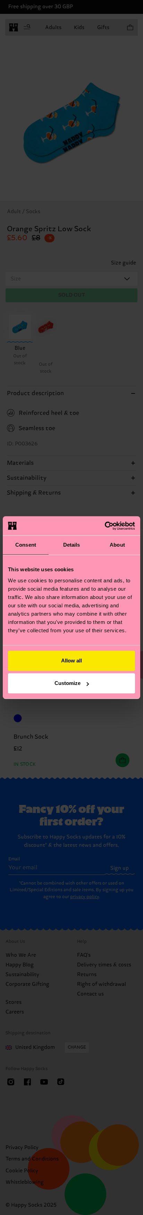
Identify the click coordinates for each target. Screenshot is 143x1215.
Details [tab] (71, 545)
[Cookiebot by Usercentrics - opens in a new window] (104, 525)
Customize (67, 683)
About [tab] (117, 545)
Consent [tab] (25, 545)
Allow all (71, 660)
